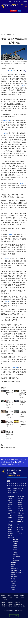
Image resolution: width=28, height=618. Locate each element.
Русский (9, 464)
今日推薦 (9, 490)
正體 (23, 1)
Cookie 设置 (14, 615)
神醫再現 (19, 531)
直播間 (15, 473)
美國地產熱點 (11, 537)
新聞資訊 (14, 470)
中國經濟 (21, 183)
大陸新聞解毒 (21, 517)
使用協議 (4, 597)
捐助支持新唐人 (12, 475)
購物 (18, 475)
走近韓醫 (19, 533)
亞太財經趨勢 (11, 515)
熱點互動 (20, 500)
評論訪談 (21, 496)
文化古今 (10, 535)
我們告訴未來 (14, 565)
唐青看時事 (20, 512)
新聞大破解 (20, 508)
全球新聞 (10, 498)
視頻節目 (21, 470)
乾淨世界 (4, 604)
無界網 (13, 606)
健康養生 (20, 521)
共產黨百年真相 (15, 568)
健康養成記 (20, 529)
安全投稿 (10, 597)
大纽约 (8, 459)
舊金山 (8, 462)
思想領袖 (20, 506)
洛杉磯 (16, 459)
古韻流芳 (10, 527)
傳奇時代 (13, 566)
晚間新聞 (10, 504)
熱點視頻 (15, 488)
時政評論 (9, 34)
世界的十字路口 (22, 514)
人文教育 (10, 521)
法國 (4, 462)
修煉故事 (13, 587)
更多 (24, 606)
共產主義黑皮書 (15, 581)
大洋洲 (21, 459)
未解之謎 (10, 524)
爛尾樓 (11, 234)
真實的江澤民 (14, 576)
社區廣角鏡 (11, 514)
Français (3, 464)
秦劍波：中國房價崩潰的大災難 (22, 412)
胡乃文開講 (20, 527)
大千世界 (15, 553)
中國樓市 (15, 367)
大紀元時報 (17, 602)
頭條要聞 (9, 488)
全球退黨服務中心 (18, 604)
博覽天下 (15, 490)
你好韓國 (15, 545)
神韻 (10, 1)
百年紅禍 (13, 578)
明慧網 (3, 606)
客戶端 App (4, 599)
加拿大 (12, 459)
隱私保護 (22, 595)
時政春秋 (20, 504)
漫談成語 (10, 531)
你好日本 (15, 543)
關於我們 (10, 595)
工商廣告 (13, 589)
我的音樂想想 (16, 560)
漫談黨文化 (13, 585)
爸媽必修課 (10, 533)
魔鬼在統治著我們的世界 (17, 572)
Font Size (21, 70)
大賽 (14, 1)
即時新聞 (20, 488)
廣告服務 (16, 597)
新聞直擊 (10, 506)
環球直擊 (10, 500)
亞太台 (12, 462)
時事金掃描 (20, 502)
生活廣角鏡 (15, 541)
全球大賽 (15, 492)
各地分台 (18, 1)
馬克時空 (20, 515)
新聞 (8, 481)
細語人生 (20, 519)
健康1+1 (19, 524)
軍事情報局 (20, 510)
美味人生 (15, 549)
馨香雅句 (10, 529)
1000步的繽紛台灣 (16, 557)
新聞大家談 (20, 498)
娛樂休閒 (15, 539)
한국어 (19, 464)
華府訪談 (10, 510)
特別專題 (14, 562)
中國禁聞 (10, 502)
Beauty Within (16, 551)
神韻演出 (9, 492)
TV (19, 10)
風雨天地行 (13, 580)
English (23, 462)
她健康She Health (21, 525)
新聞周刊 (10, 508)
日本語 (14, 464)
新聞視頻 (11, 496)
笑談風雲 (10, 525)
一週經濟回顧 (11, 512)
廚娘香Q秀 (15, 554)
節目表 (9, 473)
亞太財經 (10, 517)
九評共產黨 (13, 574)
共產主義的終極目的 (16, 570)
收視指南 (16, 595)
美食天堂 (15, 547)
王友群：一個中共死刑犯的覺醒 (9, 392)
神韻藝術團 (10, 602)
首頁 (2, 34)
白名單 (23, 85)
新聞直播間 (13, 10)
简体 (26, 1)
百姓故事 (13, 583)
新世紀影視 (19, 606)
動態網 (8, 606)
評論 (5, 34)
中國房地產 (6, 120)
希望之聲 (10, 604)
